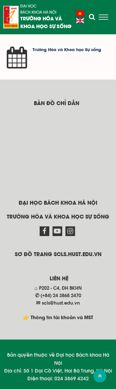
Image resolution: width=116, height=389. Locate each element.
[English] (80, 20)
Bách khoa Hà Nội (38, 12)
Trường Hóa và (41, 19)
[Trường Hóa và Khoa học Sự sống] (11, 17)
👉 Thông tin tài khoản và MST (58, 318)
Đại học (28, 6)
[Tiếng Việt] (80, 13)
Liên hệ (59, 278)
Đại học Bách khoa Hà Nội (58, 203)
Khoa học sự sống (46, 27)
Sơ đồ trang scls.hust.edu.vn (58, 254)
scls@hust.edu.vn (61, 303)
